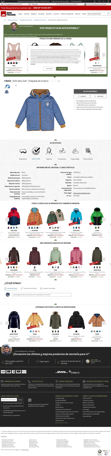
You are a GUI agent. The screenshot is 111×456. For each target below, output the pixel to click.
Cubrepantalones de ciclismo (91, 445)
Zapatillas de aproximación (8, 447)
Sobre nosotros (87, 398)
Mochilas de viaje (33, 442)
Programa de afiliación (89, 407)
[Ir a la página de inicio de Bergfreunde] (9, 14)
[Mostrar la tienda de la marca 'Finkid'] (7, 86)
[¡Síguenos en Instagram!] (31, 400)
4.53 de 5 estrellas (97, 4)
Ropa (20, 14)
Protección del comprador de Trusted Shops (89, 109)
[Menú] (109, 450)
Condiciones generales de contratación (67, 412)
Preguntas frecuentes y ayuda (64, 403)
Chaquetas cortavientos (8, 444)
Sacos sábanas (33, 441)
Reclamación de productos (63, 409)
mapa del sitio (25, 450)
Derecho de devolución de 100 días (68, 4)
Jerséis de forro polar (7, 441)
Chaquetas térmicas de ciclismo (92, 447)
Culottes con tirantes (89, 442)
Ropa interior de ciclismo (90, 444)
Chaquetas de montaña (26, 20)
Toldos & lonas (32, 444)
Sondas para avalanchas (62, 445)
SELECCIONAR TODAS (62, 68)
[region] (56, 59)
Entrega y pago (60, 398)
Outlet (84, 14)
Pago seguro (35, 4)
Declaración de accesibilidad (91, 414)
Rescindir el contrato (62, 423)
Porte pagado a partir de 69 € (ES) (13, 4)
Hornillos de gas (33, 445)
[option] (40, 110)
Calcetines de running (7, 445)
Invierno (56, 14)
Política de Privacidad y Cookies (65, 414)
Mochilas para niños (34, 447)
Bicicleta (49, 14)
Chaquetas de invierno (40, 20)
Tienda (3, 1)
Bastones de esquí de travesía (64, 447)
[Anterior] (7, 55)
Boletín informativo (88, 403)
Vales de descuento (88, 405)
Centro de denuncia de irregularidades (94, 412)
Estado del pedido (61, 400)
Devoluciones (59, 407)
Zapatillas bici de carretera (90, 440)
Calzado (26, 14)
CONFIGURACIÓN (49, 68)
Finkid (7, 81)
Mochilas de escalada (61, 444)
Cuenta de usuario (88, 400)
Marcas (77, 14)
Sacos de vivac (33, 440)
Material (33, 14)
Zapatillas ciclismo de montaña (92, 441)
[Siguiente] (104, 55)
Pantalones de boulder (62, 442)
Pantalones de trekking (8, 440)
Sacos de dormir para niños (9, 442)
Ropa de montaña (12, 20)
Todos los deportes (67, 14)
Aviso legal (86, 409)
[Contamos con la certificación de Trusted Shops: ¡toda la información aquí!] (88, 361)
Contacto (58, 405)
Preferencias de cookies (62, 416)
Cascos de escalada (61, 440)
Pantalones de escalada (62, 441)
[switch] (106, 454)
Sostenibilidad (87, 416)
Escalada (41, 14)
